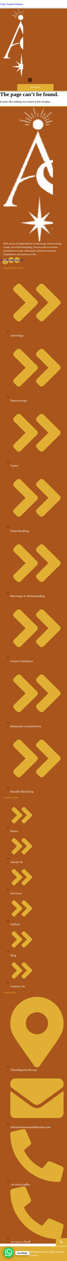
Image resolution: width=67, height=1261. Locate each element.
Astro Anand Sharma (11, 4)
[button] (30, 80)
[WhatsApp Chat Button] (8, 1252)
